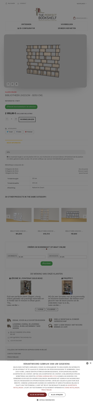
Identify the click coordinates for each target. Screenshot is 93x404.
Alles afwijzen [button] (57, 395)
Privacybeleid (46, 390)
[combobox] (87, 363)
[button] (46, 400)
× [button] (90, 363)
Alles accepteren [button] (37, 395)
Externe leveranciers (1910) (46, 376)
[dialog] (46, 382)
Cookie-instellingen (71, 388)
